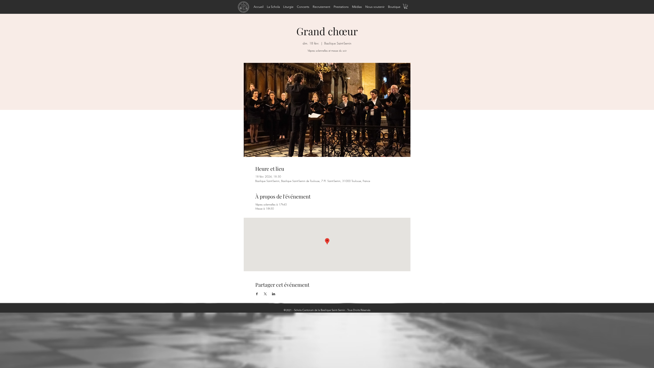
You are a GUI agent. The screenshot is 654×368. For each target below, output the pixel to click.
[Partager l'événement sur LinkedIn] (273, 294)
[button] (273, 7)
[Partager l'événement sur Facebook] (257, 294)
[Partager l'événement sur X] (265, 294)
